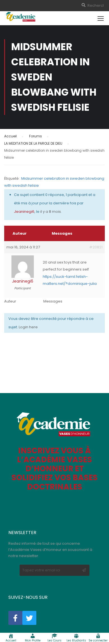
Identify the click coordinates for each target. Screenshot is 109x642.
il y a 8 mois (50, 211)
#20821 (96, 247)
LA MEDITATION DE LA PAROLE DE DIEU (33, 143)
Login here (28, 327)
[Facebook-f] (15, 618)
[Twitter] (29, 618)
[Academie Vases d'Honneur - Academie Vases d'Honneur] (21, 17)
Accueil (10, 136)
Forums (35, 136)
